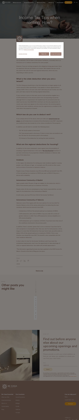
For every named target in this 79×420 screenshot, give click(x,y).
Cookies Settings (23, 53)
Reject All (44, 53)
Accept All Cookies (56, 53)
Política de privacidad (29, 49)
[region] (40, 50)
